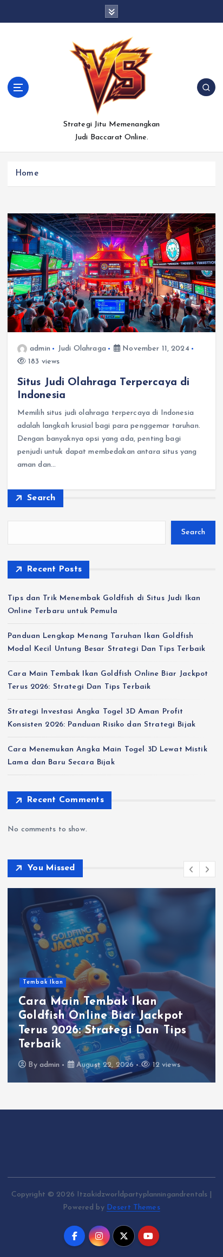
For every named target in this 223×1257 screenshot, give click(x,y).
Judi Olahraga (82, 349)
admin (40, 349)
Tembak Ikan (43, 982)
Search (41, 498)
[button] (191, 869)
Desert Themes (133, 1208)
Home (26, 174)
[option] (111, 985)
